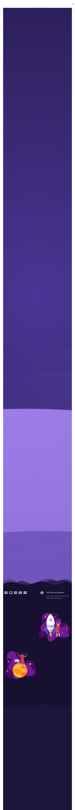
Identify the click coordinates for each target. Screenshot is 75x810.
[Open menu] (73, 3)
